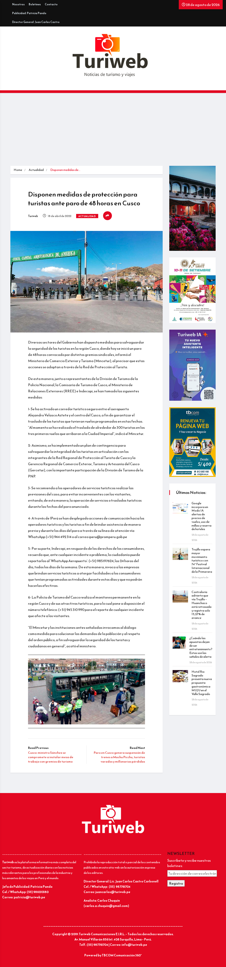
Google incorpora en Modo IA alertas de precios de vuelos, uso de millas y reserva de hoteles (201, 516)
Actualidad (36, 170)
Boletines (35, 4)
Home (18, 170)
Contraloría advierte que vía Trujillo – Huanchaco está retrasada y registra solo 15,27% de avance (201, 605)
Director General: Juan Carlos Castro (36, 22)
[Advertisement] (113, 133)
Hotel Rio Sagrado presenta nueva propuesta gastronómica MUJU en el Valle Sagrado (202, 682)
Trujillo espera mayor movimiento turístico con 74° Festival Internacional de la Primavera (202, 560)
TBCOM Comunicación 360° (122, 955)
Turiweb (33, 216)
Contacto (51, 4)
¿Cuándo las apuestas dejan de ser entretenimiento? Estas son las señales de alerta (200, 647)
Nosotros (18, 4)
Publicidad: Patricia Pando (29, 13)
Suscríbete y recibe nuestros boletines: (189, 863)
